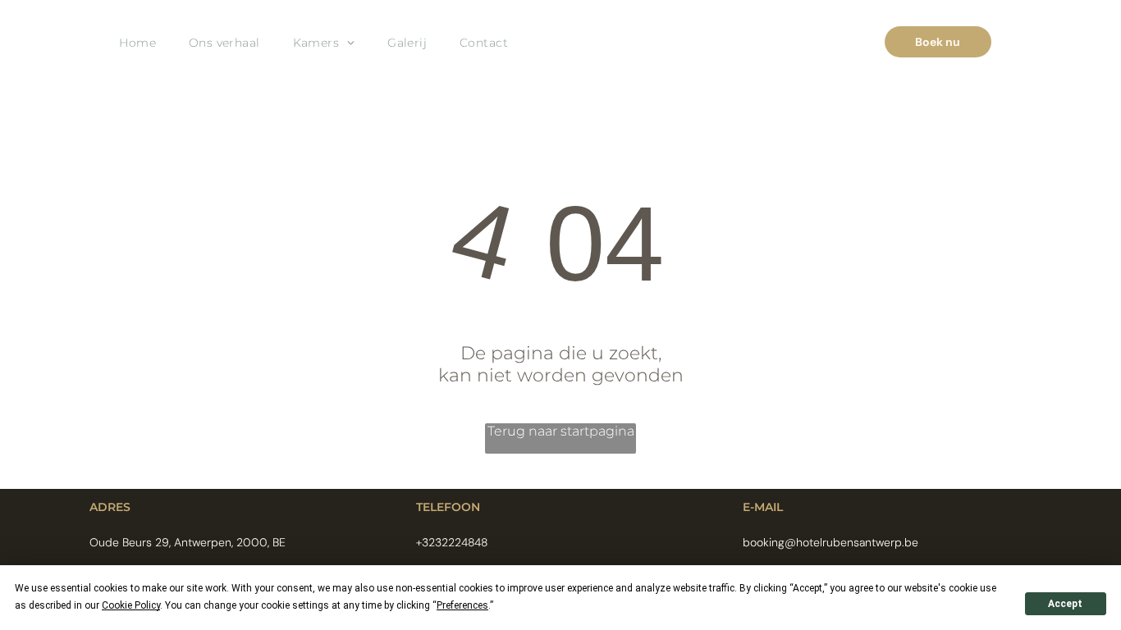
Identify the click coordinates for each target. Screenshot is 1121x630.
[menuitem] (137, 42)
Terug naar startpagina (560, 431)
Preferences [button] (462, 605)
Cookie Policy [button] (131, 605)
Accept (1065, 603)
